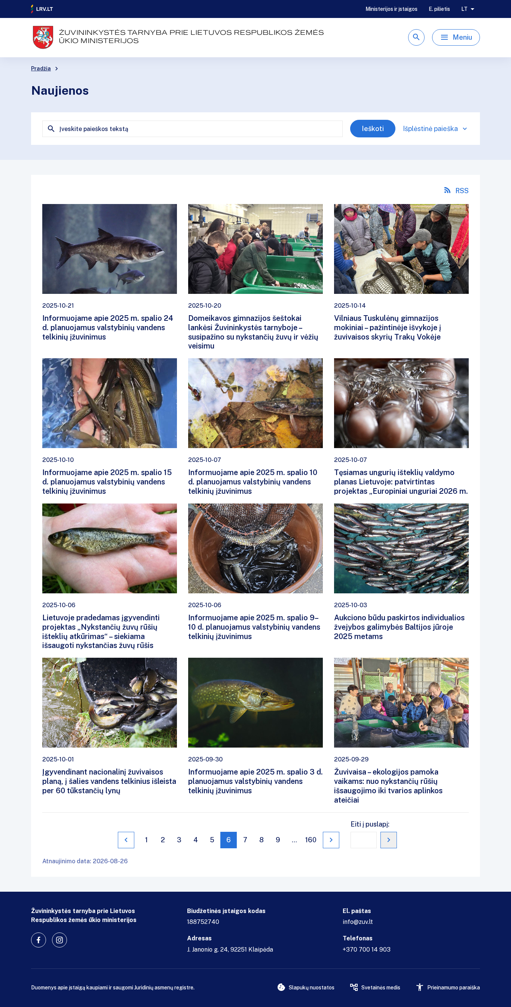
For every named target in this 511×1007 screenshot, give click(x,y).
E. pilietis (439, 9)
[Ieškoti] (416, 37)
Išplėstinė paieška (430, 129)
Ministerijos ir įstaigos (391, 9)
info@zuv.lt (358, 921)
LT (464, 9)
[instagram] (59, 940)
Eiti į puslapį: (370, 824)
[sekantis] (331, 840)
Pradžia (41, 69)
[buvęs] (126, 840)
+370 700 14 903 (367, 949)
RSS (462, 191)
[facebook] (38, 940)
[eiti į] (388, 840)
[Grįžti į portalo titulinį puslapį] (42, 9)
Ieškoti (373, 129)
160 (310, 840)
